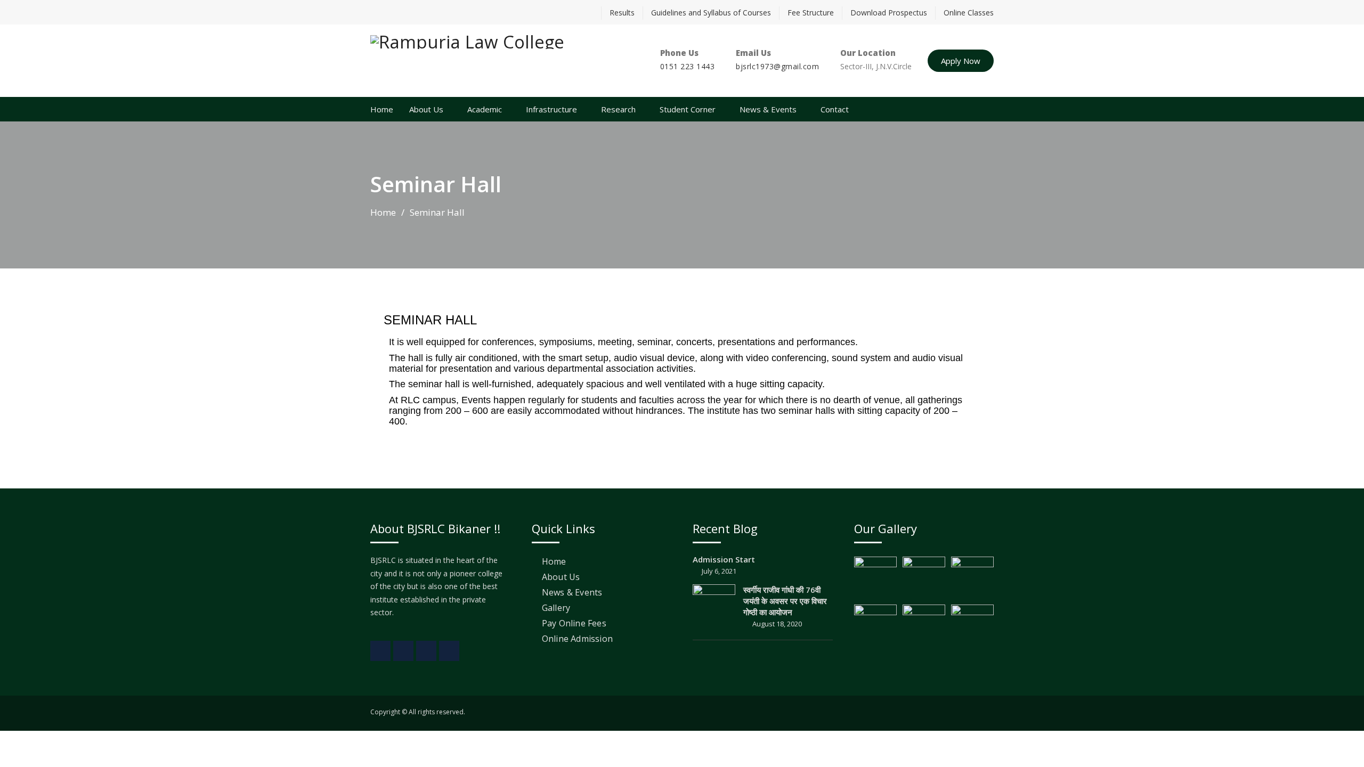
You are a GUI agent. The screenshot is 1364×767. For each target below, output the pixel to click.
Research (618, 109)
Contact (835, 109)
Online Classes (969, 12)
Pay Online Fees (574, 623)
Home (381, 109)
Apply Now (960, 60)
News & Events (768, 109)
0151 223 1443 (687, 66)
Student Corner (688, 109)
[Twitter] (397, 12)
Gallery (556, 608)
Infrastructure (551, 109)
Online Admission (577, 638)
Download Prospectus (888, 12)
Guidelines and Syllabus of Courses (711, 12)
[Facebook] (378, 12)
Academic (484, 109)
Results (622, 12)
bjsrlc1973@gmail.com (777, 66)
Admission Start (724, 559)
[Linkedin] (416, 12)
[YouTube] (434, 12)
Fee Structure (810, 12)
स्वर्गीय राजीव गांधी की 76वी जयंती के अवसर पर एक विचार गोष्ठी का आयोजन (785, 600)
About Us (426, 109)
